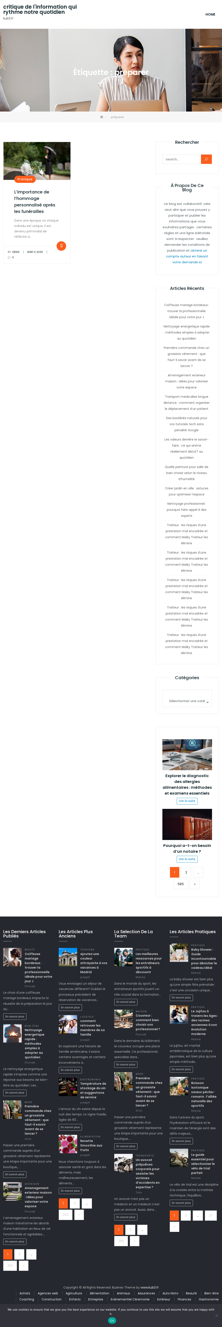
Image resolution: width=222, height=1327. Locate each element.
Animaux (123, 1293)
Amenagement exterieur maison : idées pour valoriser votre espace (186, 381)
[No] (216, 1315)
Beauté (30, 949)
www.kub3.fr (150, 1287)
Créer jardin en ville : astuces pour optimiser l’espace (186, 491)
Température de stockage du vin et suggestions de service (93, 1090)
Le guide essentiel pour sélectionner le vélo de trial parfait (203, 1164)
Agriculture (74, 1293)
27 (211, 1215)
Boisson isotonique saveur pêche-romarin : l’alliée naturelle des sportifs (204, 1094)
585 (181, 884)
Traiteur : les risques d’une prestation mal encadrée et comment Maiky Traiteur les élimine (186, 534)
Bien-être (32, 1026)
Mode (29, 1102)
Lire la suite (187, 801)
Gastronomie (90, 1079)
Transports (145, 1155)
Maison (141, 1011)
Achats (25, 1293)
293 (10, 1265)
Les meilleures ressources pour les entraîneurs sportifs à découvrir (149, 963)
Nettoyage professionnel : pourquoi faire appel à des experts (186, 509)
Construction (52, 1299)
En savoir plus (14, 1016)
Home (210, 14)
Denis (14, 252)
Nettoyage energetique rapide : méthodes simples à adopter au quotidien (187, 332)
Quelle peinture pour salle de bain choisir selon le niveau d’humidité (186, 473)
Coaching (26, 1299)
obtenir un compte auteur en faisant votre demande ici (187, 256)
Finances (184, 1299)
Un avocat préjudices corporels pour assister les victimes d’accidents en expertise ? (148, 1173)
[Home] (102, 117)
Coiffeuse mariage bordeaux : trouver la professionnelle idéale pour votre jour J (186, 311)
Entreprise (95, 1299)
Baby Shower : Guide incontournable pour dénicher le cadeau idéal (204, 958)
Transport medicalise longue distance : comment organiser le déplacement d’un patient (186, 402)
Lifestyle (87, 1017)
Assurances (146, 1293)
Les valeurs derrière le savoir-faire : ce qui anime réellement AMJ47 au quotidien (187, 448)
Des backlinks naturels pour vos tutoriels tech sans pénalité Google (186, 424)
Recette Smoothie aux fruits (91, 1145)
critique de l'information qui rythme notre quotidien (40, 9)
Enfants (75, 1299)
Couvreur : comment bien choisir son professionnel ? (148, 1022)
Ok (112, 1320)
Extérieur (32, 1184)
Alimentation (90, 1136)
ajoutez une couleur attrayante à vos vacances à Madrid (93, 963)
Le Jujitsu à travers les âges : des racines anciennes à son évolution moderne (204, 1022)
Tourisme (87, 949)
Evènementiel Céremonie (130, 1299)
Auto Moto (170, 1293)
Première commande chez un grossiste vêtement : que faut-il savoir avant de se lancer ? (186, 357)
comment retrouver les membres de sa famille (92, 1028)
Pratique (25, 179)
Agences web (48, 1293)
